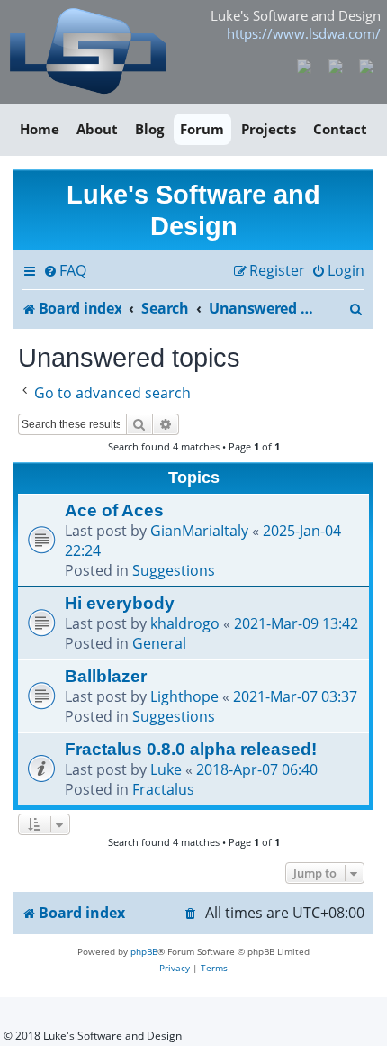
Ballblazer (106, 676)
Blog (149, 129)
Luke (166, 769)
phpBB (144, 951)
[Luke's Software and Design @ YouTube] (335, 65)
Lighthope (184, 696)
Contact (340, 129)
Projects (268, 129)
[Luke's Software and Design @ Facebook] (305, 65)
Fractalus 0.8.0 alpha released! (191, 749)
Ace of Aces (114, 510)
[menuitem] (64, 271)
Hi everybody (120, 603)
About (97, 129)
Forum (202, 129)
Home (39, 129)
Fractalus (163, 789)
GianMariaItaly (199, 531)
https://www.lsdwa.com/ (304, 33)
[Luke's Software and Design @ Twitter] (367, 65)
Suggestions (173, 570)
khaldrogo (185, 623)
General (159, 643)
